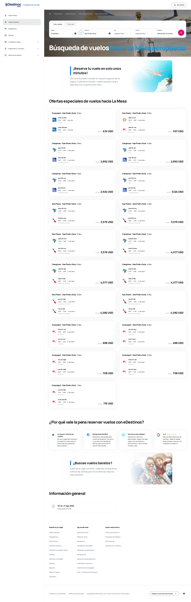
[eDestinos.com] (50, 13)
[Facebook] (184, 593)
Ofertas (52, 563)
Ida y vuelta (58, 24)
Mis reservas (109, 541)
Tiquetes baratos (55, 546)
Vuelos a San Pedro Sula (85, 14)
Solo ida (71, 24)
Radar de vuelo (82, 537)
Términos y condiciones (57, 594)
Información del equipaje (85, 568)
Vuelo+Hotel (53, 541)
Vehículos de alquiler (56, 559)
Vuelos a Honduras (70, 14)
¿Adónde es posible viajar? (58, 550)
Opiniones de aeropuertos (86, 559)
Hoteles (52, 555)
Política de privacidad (76, 594)
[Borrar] (75, 33)
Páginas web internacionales (162, 594)
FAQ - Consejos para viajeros (87, 572)
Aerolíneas (81, 541)
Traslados (52, 577)
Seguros (52, 568)
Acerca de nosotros (112, 532)
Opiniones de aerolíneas (85, 550)
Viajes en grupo (54, 572)
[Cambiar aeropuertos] (81, 32)
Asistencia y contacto (113, 546)
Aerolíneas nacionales (85, 546)
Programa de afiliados (112, 537)
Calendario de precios (85, 563)
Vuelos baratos (58, 14)
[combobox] (62, 33)
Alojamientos (53, 537)
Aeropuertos (81, 555)
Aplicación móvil (82, 532)
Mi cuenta (180, 5)
